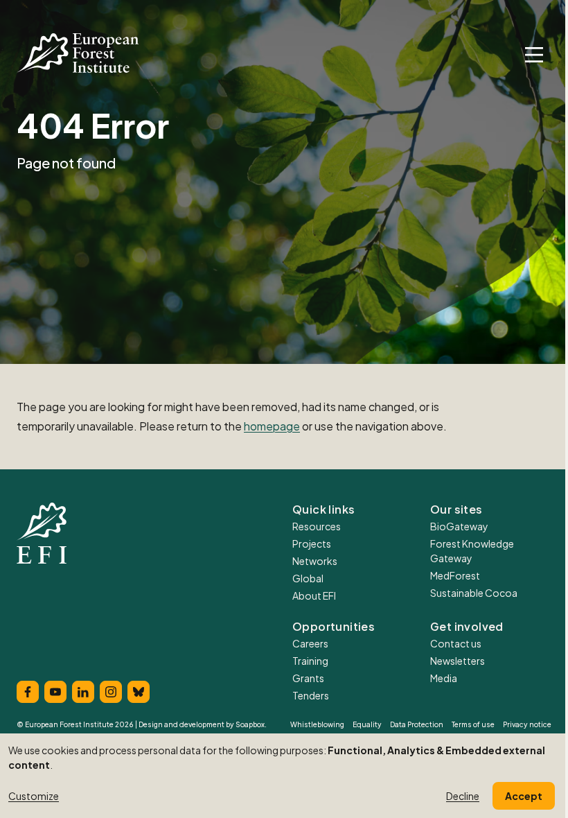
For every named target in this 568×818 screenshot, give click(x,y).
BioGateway (459, 526)
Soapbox (250, 724)
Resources (316, 526)
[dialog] (284, 775)
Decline (462, 795)
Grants (308, 678)
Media (443, 678)
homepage (272, 426)
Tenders (310, 695)
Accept (523, 796)
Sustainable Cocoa (473, 592)
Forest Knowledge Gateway (472, 550)
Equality (367, 724)
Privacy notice (527, 724)
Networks (314, 561)
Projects (311, 543)
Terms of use (473, 724)
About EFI (314, 595)
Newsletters (457, 660)
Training (310, 660)
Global (307, 578)
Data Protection (416, 724)
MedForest (455, 575)
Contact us (455, 643)
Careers (310, 643)
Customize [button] (33, 796)
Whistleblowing (317, 724)
